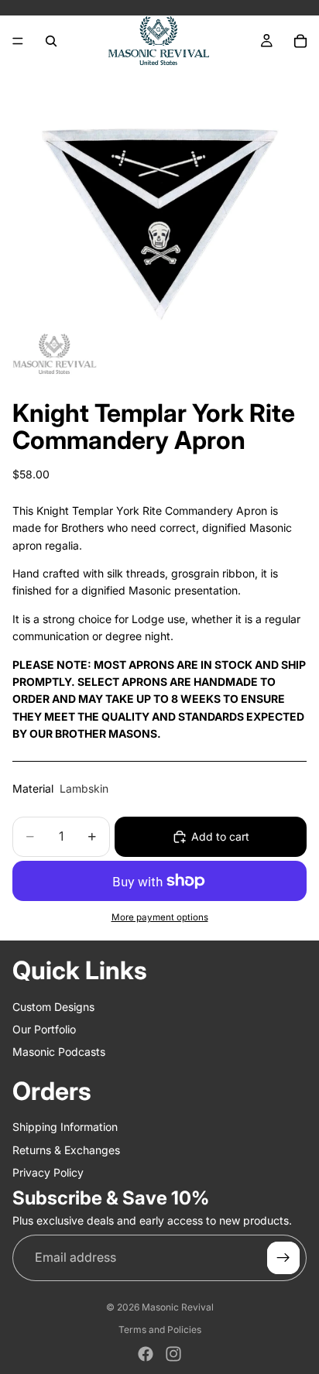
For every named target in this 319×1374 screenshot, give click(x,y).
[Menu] (18, 41)
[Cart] (300, 41)
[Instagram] (173, 1354)
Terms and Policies (159, 1329)
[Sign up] (283, 1258)
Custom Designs (53, 1006)
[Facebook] (145, 1354)
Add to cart (220, 836)
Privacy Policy (48, 1172)
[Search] (51, 41)
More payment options (159, 917)
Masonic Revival (178, 1307)
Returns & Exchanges (66, 1149)
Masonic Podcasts (58, 1051)
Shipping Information (65, 1126)
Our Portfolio (44, 1029)
